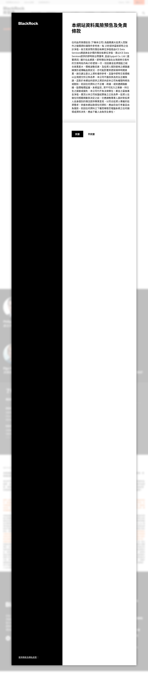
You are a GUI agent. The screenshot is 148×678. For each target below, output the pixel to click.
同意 (77, 134)
